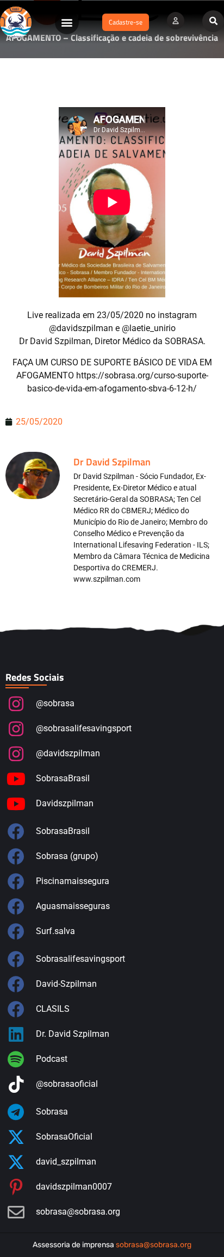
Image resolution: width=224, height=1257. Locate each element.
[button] (67, 22)
